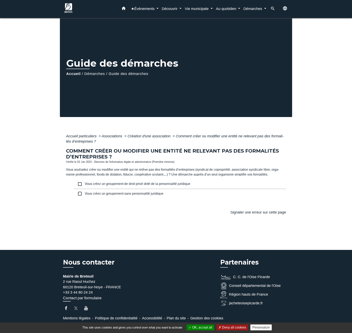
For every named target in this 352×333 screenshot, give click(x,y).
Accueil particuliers (82, 136)
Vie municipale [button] (197, 9)
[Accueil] (88, 9)
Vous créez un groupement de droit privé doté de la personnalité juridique (133, 184)
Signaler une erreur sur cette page (258, 212)
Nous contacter (88, 262)
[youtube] (88, 308)
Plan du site (176, 318)
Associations (112, 136)
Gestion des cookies (206, 318)
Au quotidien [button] (226, 9)
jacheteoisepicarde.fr (246, 303)
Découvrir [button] (170, 9)
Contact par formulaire (82, 298)
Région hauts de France (248, 294)
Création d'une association (150, 136)
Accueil (73, 74)
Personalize (261, 327)
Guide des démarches (128, 74)
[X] (78, 308)
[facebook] (68, 308)
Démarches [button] (253, 9)
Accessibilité (152, 318)
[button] (123, 9)
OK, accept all (201, 327)
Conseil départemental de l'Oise (255, 286)
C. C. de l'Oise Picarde (251, 277)
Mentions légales (76, 318)
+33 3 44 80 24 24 (78, 292)
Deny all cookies (233, 327)
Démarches (94, 74)
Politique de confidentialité (116, 318)
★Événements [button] (143, 9)
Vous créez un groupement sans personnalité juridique (120, 193)
